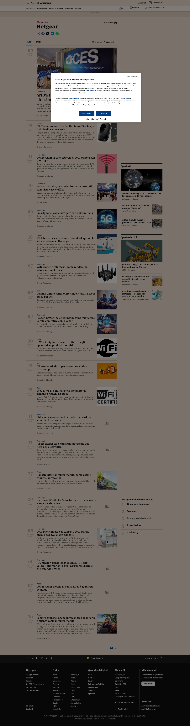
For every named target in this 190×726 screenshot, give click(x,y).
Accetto (104, 113)
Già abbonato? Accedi (96, 119)
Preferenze (86, 113)
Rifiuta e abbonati (132, 76)
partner (127, 98)
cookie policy (91, 90)
